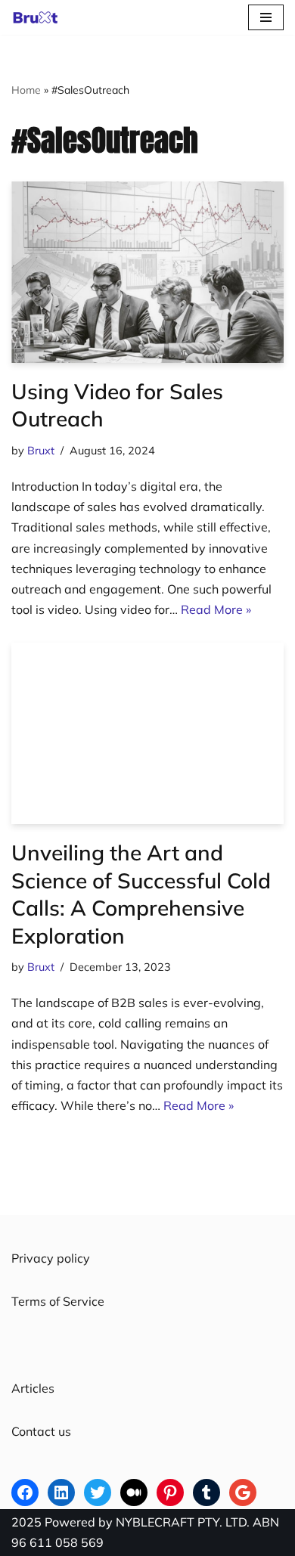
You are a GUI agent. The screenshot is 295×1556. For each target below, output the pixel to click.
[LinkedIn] (61, 1492)
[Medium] (134, 1492)
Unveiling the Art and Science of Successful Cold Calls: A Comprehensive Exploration (141, 893)
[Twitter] (97, 1492)
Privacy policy (50, 1258)
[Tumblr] (206, 1492)
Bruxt (40, 450)
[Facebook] (25, 1492)
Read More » (216, 609)
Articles (32, 1388)
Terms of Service (57, 1301)
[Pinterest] (170, 1492)
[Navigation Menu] (266, 17)
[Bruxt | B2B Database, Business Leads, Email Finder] (39, 17)
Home (26, 90)
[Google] (242, 1492)
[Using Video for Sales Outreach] (147, 272)
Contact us (41, 1431)
